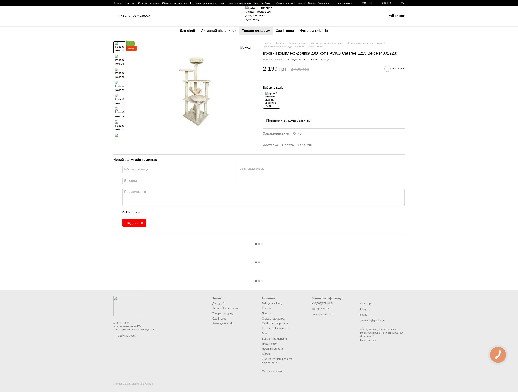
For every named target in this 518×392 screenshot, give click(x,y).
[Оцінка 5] (172, 212)
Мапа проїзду (368, 340)
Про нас (130, 3)
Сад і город (285, 30)
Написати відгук (320, 59)
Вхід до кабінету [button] (272, 303)
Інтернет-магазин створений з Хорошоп (133, 383)
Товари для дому (256, 30)
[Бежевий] (271, 100)
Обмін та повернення (174, 3)
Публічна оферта (284, 3)
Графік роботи (262, 3)
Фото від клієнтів (314, 30)
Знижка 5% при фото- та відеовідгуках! (330, 3)
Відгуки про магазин (239, 3)
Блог (222, 3)
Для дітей (187, 30)
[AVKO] (245, 47)
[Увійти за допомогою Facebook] (268, 168)
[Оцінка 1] (146, 212)
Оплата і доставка (148, 3)
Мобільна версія (126, 335)
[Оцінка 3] (159, 212)
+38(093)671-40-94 (134, 16)
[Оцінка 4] (166, 212)
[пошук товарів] (338, 31)
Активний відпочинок (218, 30)
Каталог (117, 3)
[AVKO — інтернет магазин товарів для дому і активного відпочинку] (126, 306)
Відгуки (301, 3)
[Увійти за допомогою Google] (275, 168)
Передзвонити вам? (323, 314)
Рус (370, 3)
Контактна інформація (203, 3)
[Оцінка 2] (153, 212)
